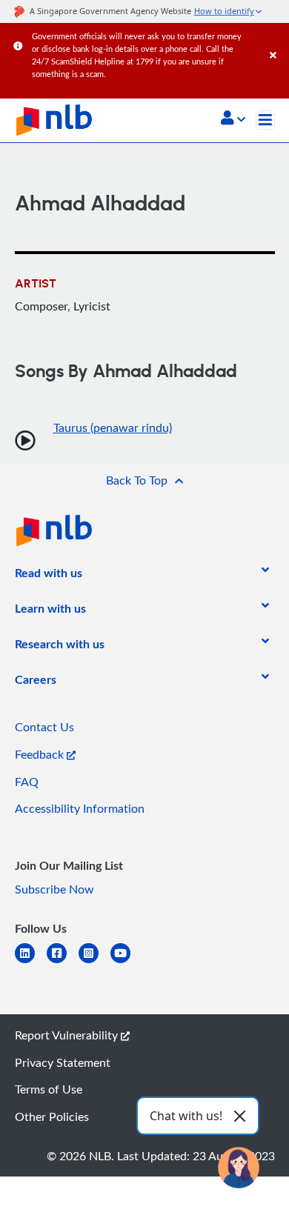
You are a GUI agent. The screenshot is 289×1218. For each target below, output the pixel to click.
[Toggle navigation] (265, 120)
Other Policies (52, 1116)
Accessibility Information (79, 808)
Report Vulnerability (68, 1035)
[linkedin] (31, 962)
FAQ (27, 781)
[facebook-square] (63, 962)
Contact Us (44, 727)
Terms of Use (48, 1089)
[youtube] (126, 962)
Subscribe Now (54, 889)
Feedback (41, 754)
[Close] (276, 40)
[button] (233, 119)
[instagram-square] (94, 962)
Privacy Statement (62, 1062)
